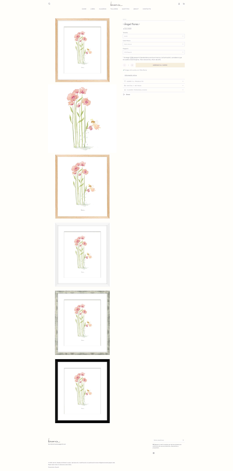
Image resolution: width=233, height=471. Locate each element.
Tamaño (125, 32)
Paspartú (125, 48)
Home (124, 19)
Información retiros (131, 75)
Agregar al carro (160, 65)
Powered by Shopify (53, 467)
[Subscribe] (184, 440)
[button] (49, 4)
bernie (54, 462)
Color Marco (126, 40)
